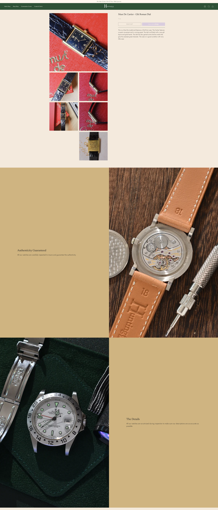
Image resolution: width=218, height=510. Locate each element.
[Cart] (213, 6)
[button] (7, 6)
